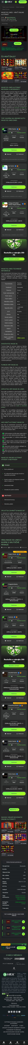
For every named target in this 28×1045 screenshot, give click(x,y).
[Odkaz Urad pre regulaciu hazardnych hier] (4, 1015)
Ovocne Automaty (20, 897)
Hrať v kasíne (14, 30)
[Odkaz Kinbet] (4, 745)
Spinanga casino (8, 999)
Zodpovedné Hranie (13, 1034)
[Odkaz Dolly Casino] (4, 778)
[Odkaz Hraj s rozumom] (18, 1015)
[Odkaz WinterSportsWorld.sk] (20, 963)
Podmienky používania (13, 1030)
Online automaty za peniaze (20, 902)
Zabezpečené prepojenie (18, 46)
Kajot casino (19, 1000)
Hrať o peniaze (7, 66)
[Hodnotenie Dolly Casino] (12, 777)
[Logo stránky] (10, 2)
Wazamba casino (10, 1000)
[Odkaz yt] (19, 1011)
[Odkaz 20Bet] (4, 133)
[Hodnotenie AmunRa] (12, 676)
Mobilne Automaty (20, 896)
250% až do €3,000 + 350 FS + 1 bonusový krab (14, 724)
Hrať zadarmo (14, 34)
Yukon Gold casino (18, 997)
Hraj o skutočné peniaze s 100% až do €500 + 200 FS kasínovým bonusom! (13, 48)
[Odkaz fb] (9, 1011)
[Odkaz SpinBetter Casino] (3, 947)
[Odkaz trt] (11, 1011)
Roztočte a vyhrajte (14, 259)
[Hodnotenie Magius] (12, 558)
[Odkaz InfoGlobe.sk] (14, 968)
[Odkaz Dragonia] (4, 588)
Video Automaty (21, 899)
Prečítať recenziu (21, 132)
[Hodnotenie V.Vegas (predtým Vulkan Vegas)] (12, 208)
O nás (21, 1026)
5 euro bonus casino (14, 1005)
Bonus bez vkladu (21, 1007)
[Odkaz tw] (17, 1011)
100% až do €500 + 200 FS (14, 568)
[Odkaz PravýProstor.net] (8, 963)
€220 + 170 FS (14, 145)
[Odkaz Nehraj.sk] (14, 1015)
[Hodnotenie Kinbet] (12, 745)
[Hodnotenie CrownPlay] (12, 709)
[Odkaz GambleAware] (14, 1017)
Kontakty (14, 1026)
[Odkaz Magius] (4, 44)
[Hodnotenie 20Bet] (12, 132)
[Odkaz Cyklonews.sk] (19, 958)
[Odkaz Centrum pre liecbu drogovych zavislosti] (23, 1015)
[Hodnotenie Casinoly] (12, 620)
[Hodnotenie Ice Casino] (12, 169)
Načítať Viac (13, 809)
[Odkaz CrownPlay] (4, 709)
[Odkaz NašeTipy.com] (7, 958)
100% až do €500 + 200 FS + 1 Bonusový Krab (14, 600)
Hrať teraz (14, 150)
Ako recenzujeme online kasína (13, 1032)
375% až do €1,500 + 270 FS (14, 182)
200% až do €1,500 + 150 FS (10, 947)
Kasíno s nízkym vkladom (8, 1007)
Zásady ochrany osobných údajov (13, 1028)
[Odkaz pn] (14, 1011)
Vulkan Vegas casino (18, 999)
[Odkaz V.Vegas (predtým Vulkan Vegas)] (4, 207)
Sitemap (7, 1026)
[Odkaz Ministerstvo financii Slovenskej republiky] (9, 1015)
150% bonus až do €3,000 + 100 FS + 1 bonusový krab (14, 688)
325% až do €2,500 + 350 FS (14, 789)
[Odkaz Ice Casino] (4, 170)
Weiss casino (8, 997)
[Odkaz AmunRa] (4, 676)
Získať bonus (21, 948)
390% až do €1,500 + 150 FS (14, 221)
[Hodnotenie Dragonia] (12, 588)
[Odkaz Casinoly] (4, 621)
